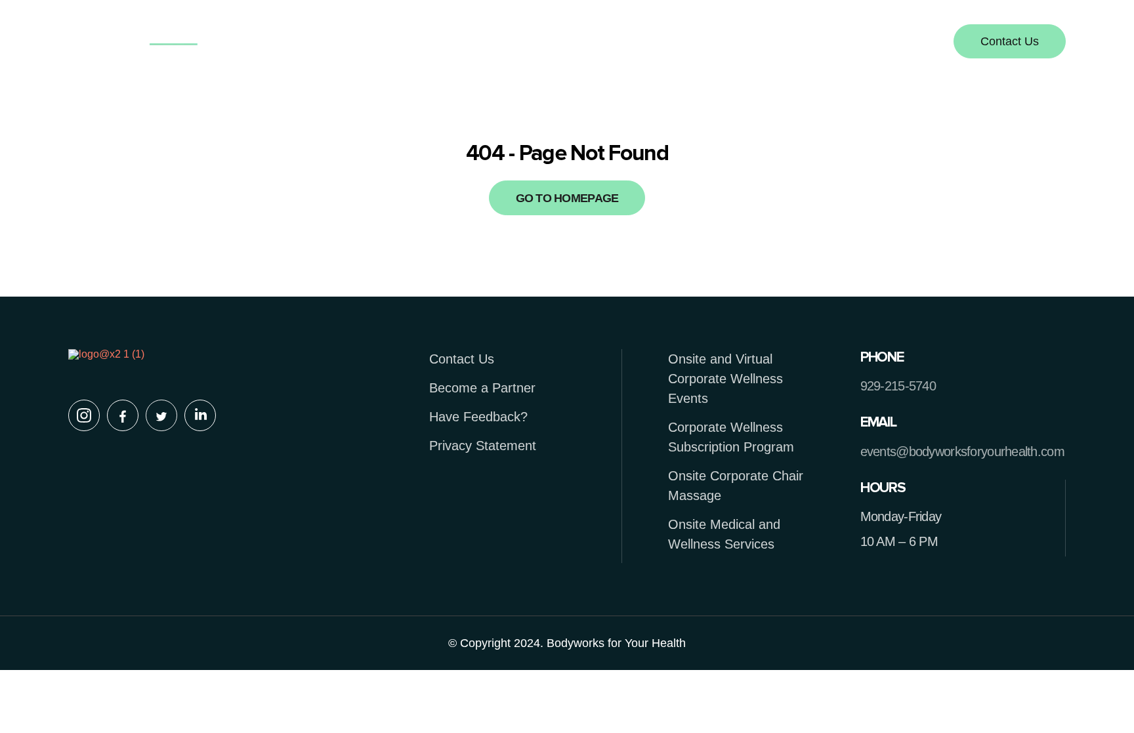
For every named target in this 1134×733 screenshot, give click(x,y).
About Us (463, 42)
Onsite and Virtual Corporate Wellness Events (725, 379)
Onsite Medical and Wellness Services (724, 534)
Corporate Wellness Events (584, 42)
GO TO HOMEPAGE (567, 198)
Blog (705, 42)
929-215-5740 (898, 386)
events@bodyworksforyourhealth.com (962, 451)
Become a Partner (482, 388)
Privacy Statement (482, 445)
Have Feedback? (478, 416)
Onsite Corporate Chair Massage (735, 486)
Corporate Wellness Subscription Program (731, 437)
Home (387, 42)
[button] (588, 42)
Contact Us (461, 359)
